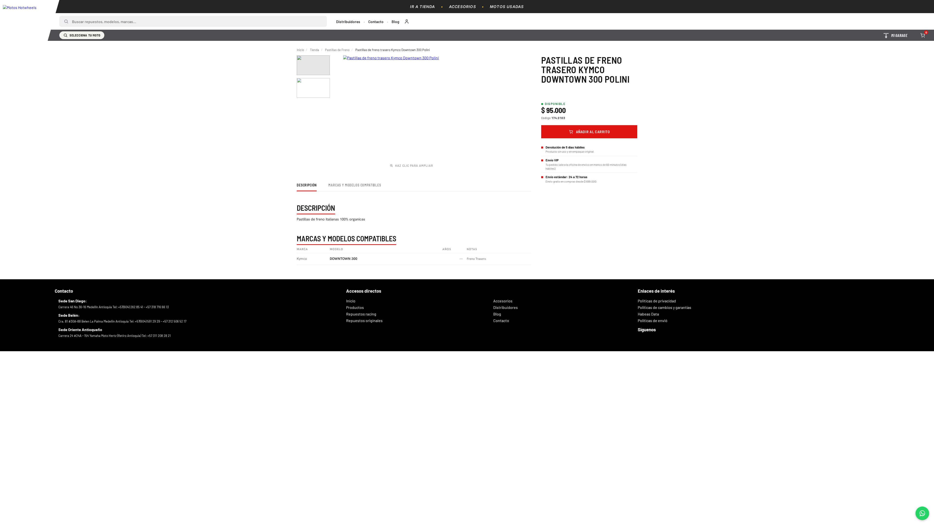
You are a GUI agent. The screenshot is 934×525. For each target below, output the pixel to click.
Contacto (376, 21)
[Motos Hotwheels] (29, 20)
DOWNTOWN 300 (343, 258)
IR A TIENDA (422, 6)
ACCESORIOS (462, 6)
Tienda (314, 50)
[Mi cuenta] (407, 21)
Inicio (300, 50)
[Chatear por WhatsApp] (922, 513)
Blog (395, 21)
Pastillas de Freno (337, 50)
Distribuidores (348, 21)
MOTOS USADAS (507, 6)
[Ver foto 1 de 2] (313, 65)
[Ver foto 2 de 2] (313, 88)
